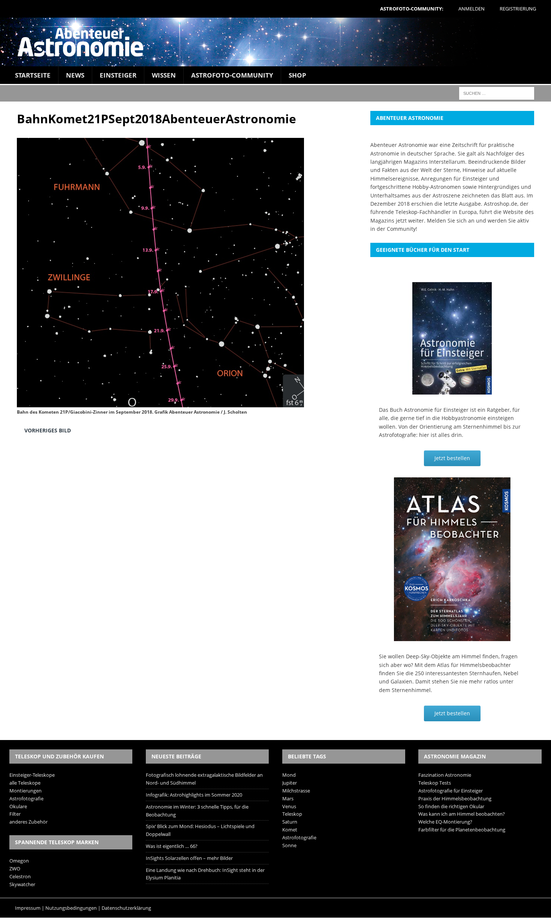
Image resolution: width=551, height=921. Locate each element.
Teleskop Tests (434, 782)
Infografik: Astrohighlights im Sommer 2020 (194, 794)
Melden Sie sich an (451, 220)
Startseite (33, 75)
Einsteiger (118, 75)
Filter (15, 813)
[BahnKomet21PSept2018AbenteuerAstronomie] (160, 401)
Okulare (18, 806)
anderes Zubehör (28, 821)
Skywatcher (22, 884)
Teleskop (292, 813)
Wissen (164, 75)
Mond (289, 774)
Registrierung (518, 8)
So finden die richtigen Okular (451, 806)
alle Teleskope (24, 782)
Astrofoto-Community (232, 75)
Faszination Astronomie (444, 774)
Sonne (289, 845)
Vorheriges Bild (47, 430)
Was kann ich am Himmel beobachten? (461, 813)
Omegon (19, 860)
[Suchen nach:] (496, 92)
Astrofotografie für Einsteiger (450, 790)
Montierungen (25, 790)
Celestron (20, 876)
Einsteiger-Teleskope (32, 774)
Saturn (289, 821)
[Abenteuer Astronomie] (275, 42)
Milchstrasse (296, 790)
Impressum (27, 908)
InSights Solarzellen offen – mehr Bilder (189, 858)
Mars (287, 798)
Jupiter (289, 782)
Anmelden (471, 8)
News (75, 75)
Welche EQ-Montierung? (445, 821)
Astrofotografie (26, 798)
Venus (289, 806)
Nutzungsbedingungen (71, 908)
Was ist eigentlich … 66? (172, 846)
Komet (289, 829)
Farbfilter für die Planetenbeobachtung (461, 829)
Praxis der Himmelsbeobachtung (454, 798)
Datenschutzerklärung (126, 908)
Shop (297, 75)
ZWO (14, 868)
